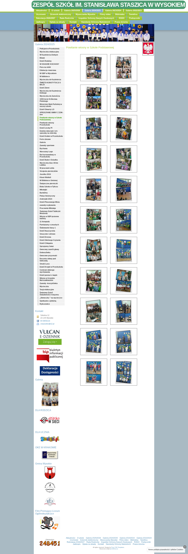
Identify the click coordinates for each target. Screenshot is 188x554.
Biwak (42, 58)
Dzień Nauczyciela (47, 231)
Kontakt (73, 22)
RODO (121, 18)
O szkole (55, 10)
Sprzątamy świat (47, 246)
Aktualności (41, 10)
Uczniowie (41, 14)
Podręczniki (134, 18)
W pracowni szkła (47, 168)
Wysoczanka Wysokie (85, 14)
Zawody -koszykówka (49, 283)
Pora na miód (45, 67)
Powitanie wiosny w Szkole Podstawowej (51, 119)
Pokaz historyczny (47, 196)
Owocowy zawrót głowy (49, 249)
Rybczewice (45, 304)
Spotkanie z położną (48, 301)
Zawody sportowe (47, 145)
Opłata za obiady (57, 22)
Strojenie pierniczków (49, 171)
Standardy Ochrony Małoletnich (95, 22)
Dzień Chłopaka (46, 243)
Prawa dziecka (121, 22)
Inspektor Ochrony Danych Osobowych (96, 18)
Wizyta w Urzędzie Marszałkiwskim (47, 279)
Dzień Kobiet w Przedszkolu (51, 136)
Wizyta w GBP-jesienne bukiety (49, 217)
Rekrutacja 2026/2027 (45, 18)
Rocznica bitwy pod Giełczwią (48, 260)
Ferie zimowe (45, 139)
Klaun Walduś (45, 177)
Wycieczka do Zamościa (50, 96)
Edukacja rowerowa (48, 70)
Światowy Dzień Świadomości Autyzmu (49, 294)
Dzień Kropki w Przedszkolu (51, 267)
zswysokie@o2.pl (47, 324)
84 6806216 (45, 321)
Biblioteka (119, 14)
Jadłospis (40, 22)
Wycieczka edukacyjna (49, 52)
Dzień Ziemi (44, 88)
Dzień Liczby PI (46, 128)
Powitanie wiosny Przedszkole (47, 124)
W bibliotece (45, 76)
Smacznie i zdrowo (47, 234)
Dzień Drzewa (45, 237)
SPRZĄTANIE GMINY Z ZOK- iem (51, 113)
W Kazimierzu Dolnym (49, 55)
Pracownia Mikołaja (48, 208)
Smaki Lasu (44, 264)
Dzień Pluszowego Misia (50, 202)
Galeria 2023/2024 (113, 10)
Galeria (43, 142)
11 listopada (45, 222)
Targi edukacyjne (47, 290)
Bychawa (43, 149)
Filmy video (105, 14)
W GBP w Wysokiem (48, 73)
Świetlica (133, 14)
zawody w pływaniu (48, 205)
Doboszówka (45, 252)
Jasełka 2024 (45, 174)
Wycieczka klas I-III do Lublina (49, 164)
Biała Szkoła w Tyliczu (49, 187)
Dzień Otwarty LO (47, 109)
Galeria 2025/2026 (72, 10)
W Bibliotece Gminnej (48, 180)
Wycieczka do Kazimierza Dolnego (50, 92)
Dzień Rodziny (46, 61)
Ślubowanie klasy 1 (48, 228)
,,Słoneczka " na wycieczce (51, 298)
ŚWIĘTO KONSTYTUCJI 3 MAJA (50, 84)
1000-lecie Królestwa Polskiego (48, 100)
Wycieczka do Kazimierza (50, 80)
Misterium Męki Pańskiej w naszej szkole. (51, 105)
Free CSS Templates (117, 547)
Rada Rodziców (67, 18)
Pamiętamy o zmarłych (49, 225)
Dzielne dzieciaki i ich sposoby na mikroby (48, 132)
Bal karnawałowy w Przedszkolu (48, 156)
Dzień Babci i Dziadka (49, 160)
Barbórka (44, 193)
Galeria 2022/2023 (134, 10)
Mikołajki (43, 190)
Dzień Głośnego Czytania (50, 240)
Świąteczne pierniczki (49, 184)
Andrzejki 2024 (46, 199)
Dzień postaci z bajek (48, 275)
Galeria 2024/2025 (93, 10)
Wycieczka (44, 286)
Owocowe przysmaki (48, 256)
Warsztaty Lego (46, 152)
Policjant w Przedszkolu (49, 49)
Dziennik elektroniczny (60, 14)
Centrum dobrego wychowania (47, 271)
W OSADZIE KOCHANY (49, 64)
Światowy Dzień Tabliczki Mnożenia (50, 212)
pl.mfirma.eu (114, 549)
